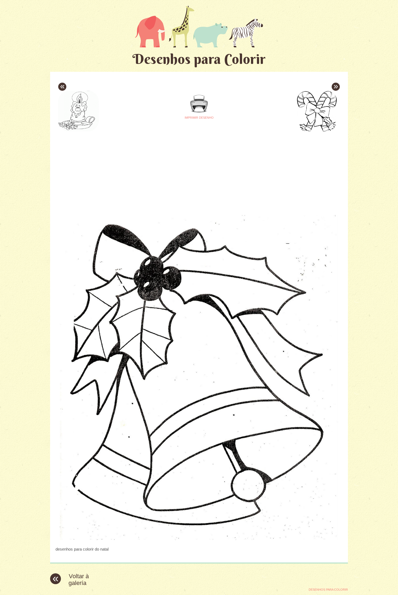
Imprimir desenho (199, 117)
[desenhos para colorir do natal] (199, 538)
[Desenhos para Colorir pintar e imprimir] (199, 26)
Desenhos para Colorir (199, 59)
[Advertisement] (148, 171)
